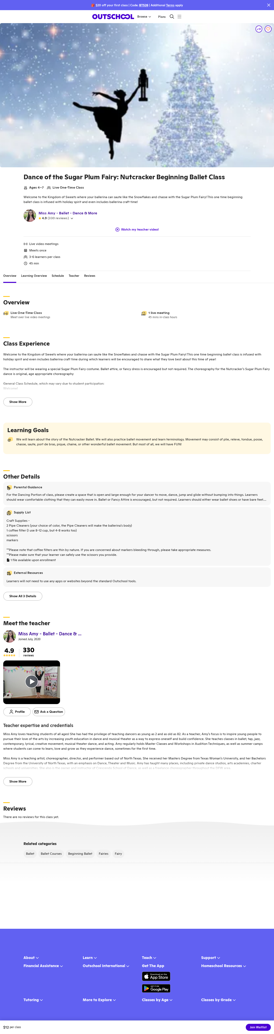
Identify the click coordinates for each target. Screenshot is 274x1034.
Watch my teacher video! (140, 230)
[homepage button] (113, 16)
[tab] (9, 276)
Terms (170, 5)
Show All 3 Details (22, 596)
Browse (142, 16)
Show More (17, 402)
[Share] (259, 29)
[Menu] (179, 16)
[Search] (171, 16)
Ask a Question (51, 712)
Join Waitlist (258, 1027)
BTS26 (143, 5)
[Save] (268, 29)
